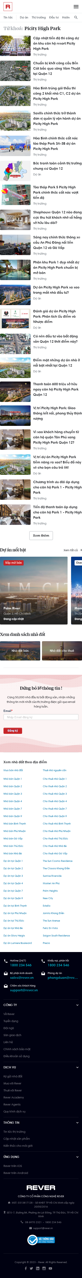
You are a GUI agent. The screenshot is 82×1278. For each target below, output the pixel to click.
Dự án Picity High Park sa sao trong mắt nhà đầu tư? (56, 290)
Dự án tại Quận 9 (13, 898)
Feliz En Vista (50, 928)
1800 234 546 (20, 965)
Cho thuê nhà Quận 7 (55, 808)
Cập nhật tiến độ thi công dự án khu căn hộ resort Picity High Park (56, 43)
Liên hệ (8, 1042)
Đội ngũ (8, 1028)
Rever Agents (12, 1104)
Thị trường (39, 17)
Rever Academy (13, 1097)
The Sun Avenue (51, 920)
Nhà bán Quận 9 (12, 816)
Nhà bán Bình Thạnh (14, 823)
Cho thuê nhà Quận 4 (55, 801)
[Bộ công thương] (41, 1241)
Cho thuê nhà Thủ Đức (55, 838)
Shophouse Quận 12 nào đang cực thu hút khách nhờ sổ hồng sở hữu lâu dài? (57, 217)
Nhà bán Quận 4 (12, 801)
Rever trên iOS (12, 1166)
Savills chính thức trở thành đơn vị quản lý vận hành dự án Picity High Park (57, 118)
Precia (46, 943)
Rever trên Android (15, 1173)
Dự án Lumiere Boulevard (17, 943)
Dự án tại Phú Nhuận (14, 913)
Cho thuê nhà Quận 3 (55, 794)
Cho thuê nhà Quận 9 (55, 816)
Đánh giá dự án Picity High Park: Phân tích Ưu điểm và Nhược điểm (54, 316)
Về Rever (9, 1014)
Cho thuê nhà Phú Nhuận (56, 831)
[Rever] (41, 1187)
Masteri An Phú (51, 883)
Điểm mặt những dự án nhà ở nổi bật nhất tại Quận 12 (56, 362)
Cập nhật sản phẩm (16, 1139)
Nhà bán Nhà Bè (12, 853)
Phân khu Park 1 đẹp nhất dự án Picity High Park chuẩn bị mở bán (56, 267)
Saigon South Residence (56, 935)
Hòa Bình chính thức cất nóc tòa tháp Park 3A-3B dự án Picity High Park (55, 143)
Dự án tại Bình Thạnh (15, 905)
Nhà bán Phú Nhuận (14, 831)
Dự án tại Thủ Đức (13, 920)
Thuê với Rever (12, 1090)
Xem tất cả (71, 550)
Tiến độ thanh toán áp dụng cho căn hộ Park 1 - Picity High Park (57, 512)
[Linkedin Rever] (37, 1268)
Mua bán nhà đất (13, 770)
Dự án (24, 17)
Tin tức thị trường (14, 1132)
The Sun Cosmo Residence (57, 861)
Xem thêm (41, 535)
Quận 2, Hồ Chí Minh (17, 614)
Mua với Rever (12, 1083)
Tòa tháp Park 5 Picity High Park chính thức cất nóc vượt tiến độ (55, 192)
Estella (46, 905)
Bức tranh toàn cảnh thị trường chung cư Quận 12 (57, 166)
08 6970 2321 (33, 1222)
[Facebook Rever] (26, 1268)
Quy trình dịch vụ (14, 1111)
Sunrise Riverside (52, 876)
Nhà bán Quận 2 (12, 786)
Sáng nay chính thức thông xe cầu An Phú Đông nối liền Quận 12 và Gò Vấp (56, 242)
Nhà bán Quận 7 (12, 808)
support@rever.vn (24, 990)
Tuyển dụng (10, 1021)
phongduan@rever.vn (63, 978)
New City (48, 898)
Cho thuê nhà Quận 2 (55, 786)
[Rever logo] (7, 6)
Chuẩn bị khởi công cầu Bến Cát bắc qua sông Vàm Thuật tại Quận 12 (56, 68)
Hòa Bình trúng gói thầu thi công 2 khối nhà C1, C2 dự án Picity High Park (56, 93)
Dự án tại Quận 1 (13, 861)
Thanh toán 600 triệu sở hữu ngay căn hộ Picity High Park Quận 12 (56, 389)
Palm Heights (50, 891)
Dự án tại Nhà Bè (13, 928)
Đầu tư (54, 17)
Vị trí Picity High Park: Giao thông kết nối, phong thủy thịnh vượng (57, 413)
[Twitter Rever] (31, 1268)
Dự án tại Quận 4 (13, 883)
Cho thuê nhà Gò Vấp (55, 853)
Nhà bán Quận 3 (12, 794)
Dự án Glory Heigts (14, 935)
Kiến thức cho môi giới (18, 1146)
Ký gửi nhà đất (12, 1076)
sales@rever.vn (22, 978)
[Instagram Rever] (44, 1268)
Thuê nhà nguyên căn (54, 770)
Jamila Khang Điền (53, 913)
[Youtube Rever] (50, 1268)
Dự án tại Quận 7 (13, 891)
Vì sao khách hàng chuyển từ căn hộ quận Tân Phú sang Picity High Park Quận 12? (56, 437)
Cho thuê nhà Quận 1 (55, 779)
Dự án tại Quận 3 (13, 876)
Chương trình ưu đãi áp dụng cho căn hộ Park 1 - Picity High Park (57, 487)
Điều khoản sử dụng (16, 1056)
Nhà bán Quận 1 (12, 779)
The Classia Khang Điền (56, 868)
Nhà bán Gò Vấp (13, 838)
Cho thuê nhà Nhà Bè (54, 846)
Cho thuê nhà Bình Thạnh (57, 823)
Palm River (11, 608)
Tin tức (8, 17)
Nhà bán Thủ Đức (13, 846)
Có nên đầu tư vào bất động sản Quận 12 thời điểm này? (55, 339)
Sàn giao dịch (12, 1035)
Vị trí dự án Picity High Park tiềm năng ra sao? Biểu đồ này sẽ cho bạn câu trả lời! (57, 462)
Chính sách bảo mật (16, 1049)
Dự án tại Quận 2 (13, 868)
